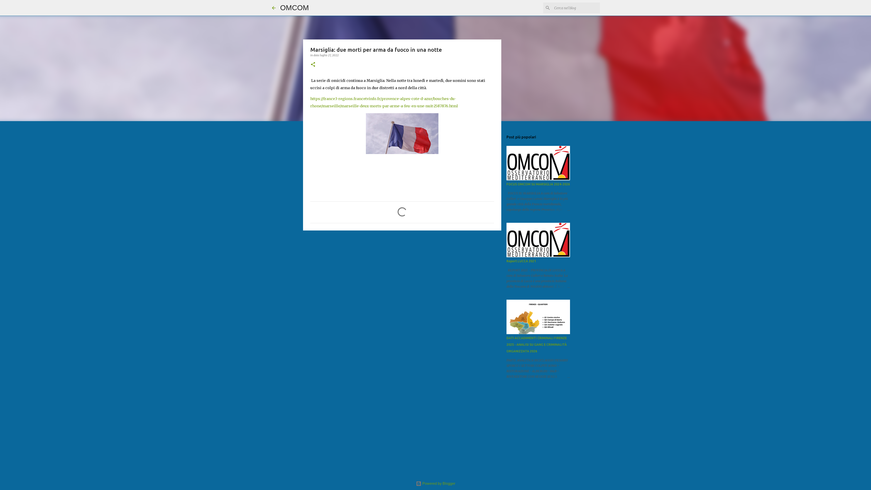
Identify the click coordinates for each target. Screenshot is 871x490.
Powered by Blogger (438, 483)
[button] (313, 65)
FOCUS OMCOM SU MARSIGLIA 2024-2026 (538, 184)
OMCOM (294, 8)
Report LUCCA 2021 (521, 261)
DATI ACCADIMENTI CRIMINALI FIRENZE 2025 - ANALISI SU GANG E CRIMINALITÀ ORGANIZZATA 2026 (536, 344)
